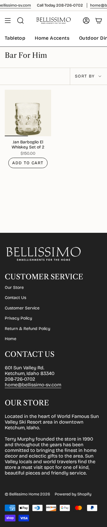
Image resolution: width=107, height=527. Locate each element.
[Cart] (98, 20)
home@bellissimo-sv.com (33, 385)
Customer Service (22, 308)
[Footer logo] (43, 254)
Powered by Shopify (73, 494)
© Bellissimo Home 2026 (27, 494)
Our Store (14, 287)
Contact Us (15, 297)
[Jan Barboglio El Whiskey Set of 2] (28, 113)
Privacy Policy (18, 318)
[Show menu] (8, 20)
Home (10, 338)
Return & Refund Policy (27, 328)
